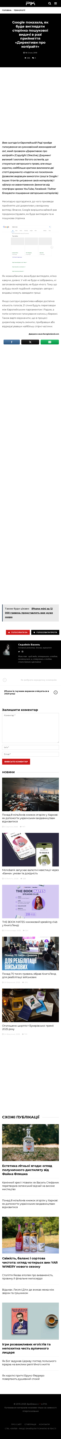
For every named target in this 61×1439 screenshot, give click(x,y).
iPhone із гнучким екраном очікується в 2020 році (26, 692)
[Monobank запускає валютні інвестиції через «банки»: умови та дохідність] (30, 849)
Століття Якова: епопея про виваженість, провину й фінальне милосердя (27, 1277)
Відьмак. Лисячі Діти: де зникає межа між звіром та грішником (28, 1291)
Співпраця (30, 1424)
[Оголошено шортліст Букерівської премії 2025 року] (30, 1005)
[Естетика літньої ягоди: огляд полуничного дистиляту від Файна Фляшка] (30, 1142)
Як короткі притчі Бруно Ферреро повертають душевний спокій (23, 1377)
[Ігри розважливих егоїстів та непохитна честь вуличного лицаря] (30, 1321)
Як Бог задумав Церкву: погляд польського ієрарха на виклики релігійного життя (29, 1363)
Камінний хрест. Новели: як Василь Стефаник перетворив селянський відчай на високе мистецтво (30, 1186)
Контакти (44, 1424)
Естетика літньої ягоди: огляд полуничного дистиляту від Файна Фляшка (27, 1170)
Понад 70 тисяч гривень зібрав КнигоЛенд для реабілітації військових (29, 975)
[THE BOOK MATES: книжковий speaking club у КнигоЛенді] (30, 901)
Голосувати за (19, 632)
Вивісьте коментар (16, 761)
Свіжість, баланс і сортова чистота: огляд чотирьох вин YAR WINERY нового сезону (29, 1262)
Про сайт (16, 1424)
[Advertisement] (30, 104)
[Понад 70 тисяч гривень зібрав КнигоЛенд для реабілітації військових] (30, 953)
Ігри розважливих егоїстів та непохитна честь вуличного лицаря (26, 1348)
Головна (6, 10)
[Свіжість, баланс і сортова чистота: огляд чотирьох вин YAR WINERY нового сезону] (30, 1235)
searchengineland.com (48, 334)
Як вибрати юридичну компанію (39, 680)
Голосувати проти (46, 632)
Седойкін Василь (29, 644)
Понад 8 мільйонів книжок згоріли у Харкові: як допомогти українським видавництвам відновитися (30, 818)
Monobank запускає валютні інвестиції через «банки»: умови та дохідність (30, 872)
